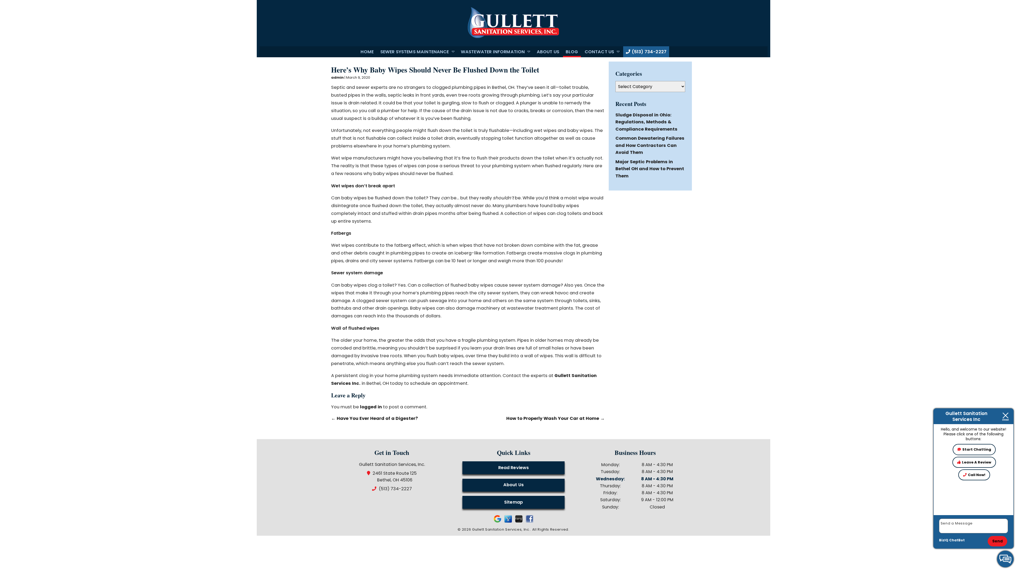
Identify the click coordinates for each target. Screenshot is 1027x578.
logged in (371, 407)
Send (997, 541)
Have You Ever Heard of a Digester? (374, 418)
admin (337, 77)
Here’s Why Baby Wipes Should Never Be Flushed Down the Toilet (435, 69)
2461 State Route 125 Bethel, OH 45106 (395, 476)
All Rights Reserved (550, 529)
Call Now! (976, 474)
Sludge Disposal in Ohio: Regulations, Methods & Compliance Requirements (646, 122)
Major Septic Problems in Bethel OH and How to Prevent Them (649, 169)
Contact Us (599, 52)
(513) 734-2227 (648, 52)
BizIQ (943, 540)
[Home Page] (513, 23)
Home (367, 52)
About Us (548, 52)
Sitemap (513, 502)
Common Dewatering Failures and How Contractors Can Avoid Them (649, 145)
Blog (572, 52)
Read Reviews (513, 468)
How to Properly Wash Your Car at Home (555, 418)
